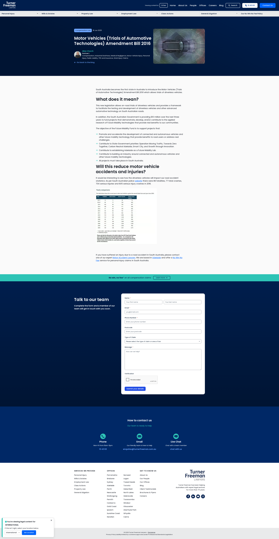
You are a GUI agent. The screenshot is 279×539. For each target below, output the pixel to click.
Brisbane (110, 478)
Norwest (127, 475)
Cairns (126, 517)
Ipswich (110, 510)
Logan (126, 478)
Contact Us (268, 5)
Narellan (110, 517)
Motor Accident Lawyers (124, 257)
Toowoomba (128, 499)
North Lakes (128, 492)
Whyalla (126, 513)
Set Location (29, 532)
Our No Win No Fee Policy (252, 13)
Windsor (126, 503)
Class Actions (167, 13)
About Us (182, 5)
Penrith (110, 499)
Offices (202, 5)
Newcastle (111, 492)
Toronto (126, 485)
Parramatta (112, 475)
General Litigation (209, 13)
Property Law (87, 13)
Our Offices (145, 482)
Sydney (110, 482)
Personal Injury (8, 13)
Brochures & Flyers (148, 492)
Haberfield (127, 489)
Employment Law (128, 13)
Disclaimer (151, 532)
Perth (109, 489)
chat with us (176, 449)
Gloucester (128, 506)
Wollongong (112, 496)
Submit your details (135, 388)
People (193, 5)
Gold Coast (112, 506)
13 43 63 (103, 449)
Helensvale (128, 496)
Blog (221, 5)
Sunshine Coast (113, 513)
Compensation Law (83, 30)
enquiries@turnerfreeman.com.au (139, 449)
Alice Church (87, 51)
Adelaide (156, 257)
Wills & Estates (48, 13)
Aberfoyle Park (129, 510)
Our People (144, 478)
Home (173, 5)
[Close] (51, 520)
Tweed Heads (129, 482)
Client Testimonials (148, 489)
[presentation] (141, 380)
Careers (213, 5)
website (138, 181)
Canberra (111, 503)
